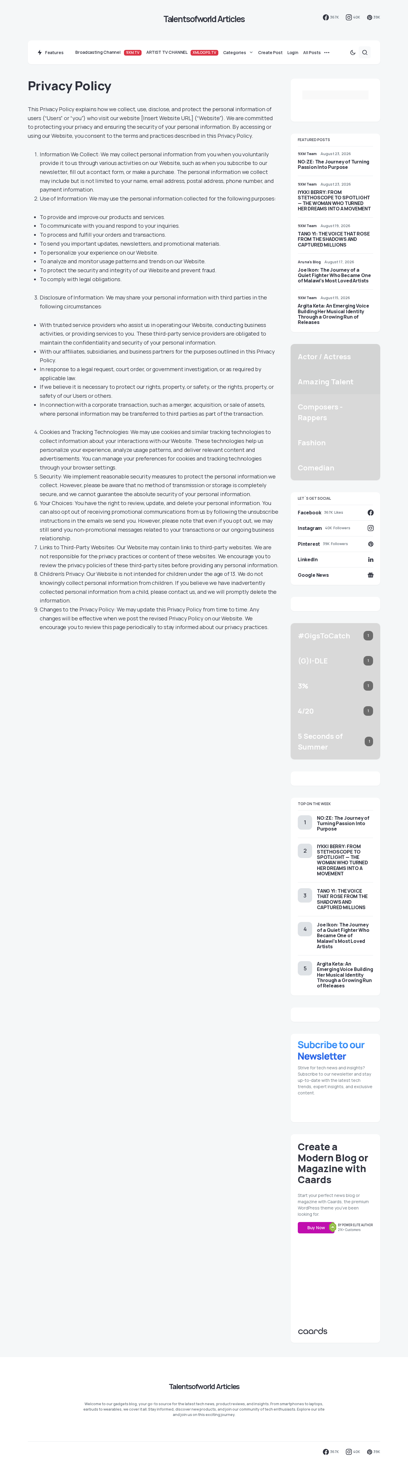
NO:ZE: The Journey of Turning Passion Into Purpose (333, 164)
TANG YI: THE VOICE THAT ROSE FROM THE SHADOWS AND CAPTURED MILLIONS (333, 239)
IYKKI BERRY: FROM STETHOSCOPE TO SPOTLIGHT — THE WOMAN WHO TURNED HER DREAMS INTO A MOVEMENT (334, 200)
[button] (353, 52)
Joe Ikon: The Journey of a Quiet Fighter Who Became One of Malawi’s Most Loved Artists (334, 275)
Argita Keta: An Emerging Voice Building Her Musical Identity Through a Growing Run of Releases (333, 313)
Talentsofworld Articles (204, 19)
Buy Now (316, 1227)
